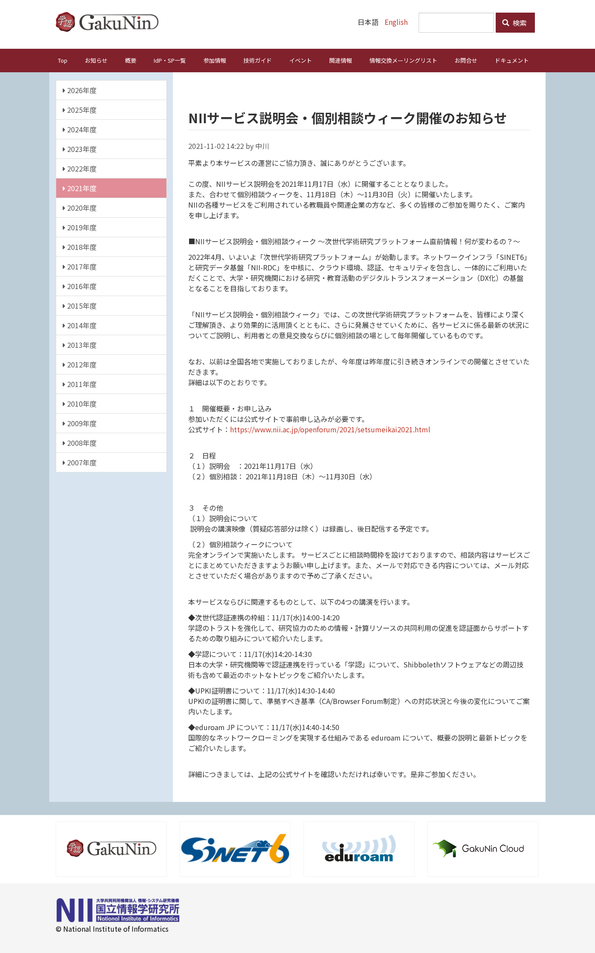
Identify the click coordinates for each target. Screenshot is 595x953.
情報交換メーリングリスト (403, 60)
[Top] (110, 22)
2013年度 (81, 345)
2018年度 (81, 247)
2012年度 (81, 364)
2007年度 (81, 462)
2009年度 (81, 423)
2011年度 (81, 384)
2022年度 (81, 168)
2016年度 (81, 286)
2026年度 (81, 90)
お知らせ (96, 60)
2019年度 (81, 227)
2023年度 (81, 149)
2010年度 (81, 403)
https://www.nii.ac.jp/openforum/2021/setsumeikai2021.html (330, 429)
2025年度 (81, 109)
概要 (130, 60)
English (396, 22)
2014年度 (81, 325)
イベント (300, 60)
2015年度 (81, 305)
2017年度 (81, 266)
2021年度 (81, 188)
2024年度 (81, 129)
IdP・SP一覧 (170, 60)
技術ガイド (257, 60)
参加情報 (214, 60)
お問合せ (466, 60)
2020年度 (81, 207)
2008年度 (81, 443)
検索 (519, 22)
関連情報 (340, 60)
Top (63, 60)
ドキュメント (512, 60)
